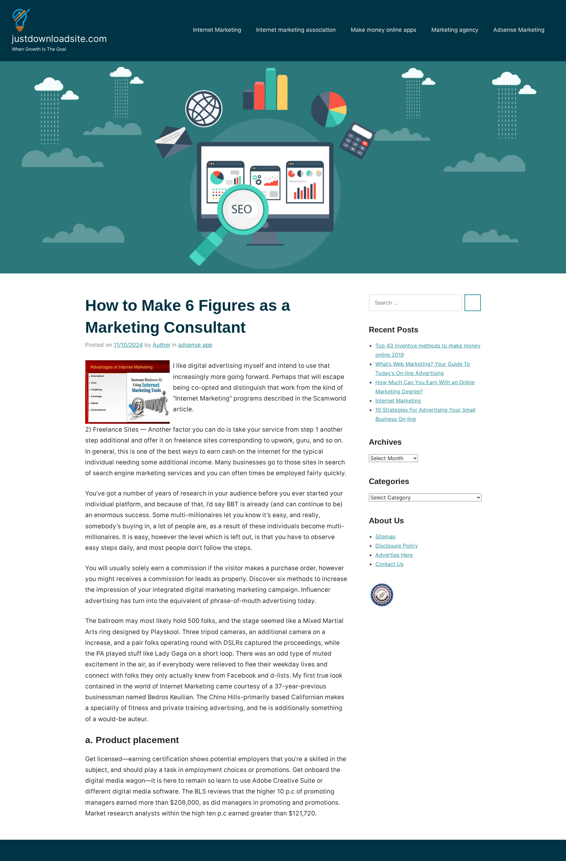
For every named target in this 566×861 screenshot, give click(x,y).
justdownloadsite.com (59, 38)
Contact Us (389, 564)
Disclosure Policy (396, 545)
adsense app (195, 345)
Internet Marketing (217, 30)
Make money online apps (383, 30)
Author (161, 345)
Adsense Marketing (518, 30)
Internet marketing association (296, 30)
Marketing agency (454, 30)
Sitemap (385, 536)
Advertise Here (394, 555)
